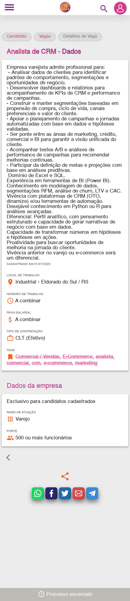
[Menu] (9, 8)
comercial (18, 363)
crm (36, 363)
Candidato (17, 36)
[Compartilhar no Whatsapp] (38, 493)
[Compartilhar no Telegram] (92, 493)
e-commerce (58, 363)
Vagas (45, 36)
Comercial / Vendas (37, 356)
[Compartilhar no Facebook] (51, 493)
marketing (86, 363)
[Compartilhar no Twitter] (65, 493)
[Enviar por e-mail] (79, 493)
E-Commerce (78, 356)
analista (104, 356)
